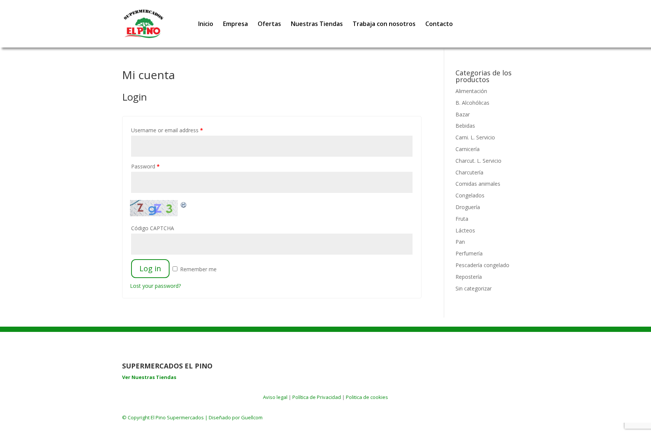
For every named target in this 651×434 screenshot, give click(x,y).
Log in (150, 268)
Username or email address (167, 130)
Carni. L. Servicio (475, 137)
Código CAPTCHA (152, 228)
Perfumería (469, 253)
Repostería (468, 276)
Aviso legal (275, 397)
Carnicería (467, 149)
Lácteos (465, 230)
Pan (460, 241)
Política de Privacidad (316, 397)
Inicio (205, 24)
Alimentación (471, 91)
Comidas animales (477, 183)
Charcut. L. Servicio (478, 160)
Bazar (462, 114)
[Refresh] (184, 204)
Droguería (467, 207)
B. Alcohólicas (472, 102)
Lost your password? (155, 285)
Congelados (469, 195)
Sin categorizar (473, 288)
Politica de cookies (367, 397)
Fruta (461, 218)
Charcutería (469, 172)
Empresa (235, 24)
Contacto (439, 24)
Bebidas (465, 125)
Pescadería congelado (482, 265)
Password (145, 166)
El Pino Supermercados (177, 417)
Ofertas (269, 24)
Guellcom (252, 417)
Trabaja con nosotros (384, 24)
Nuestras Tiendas (317, 24)
